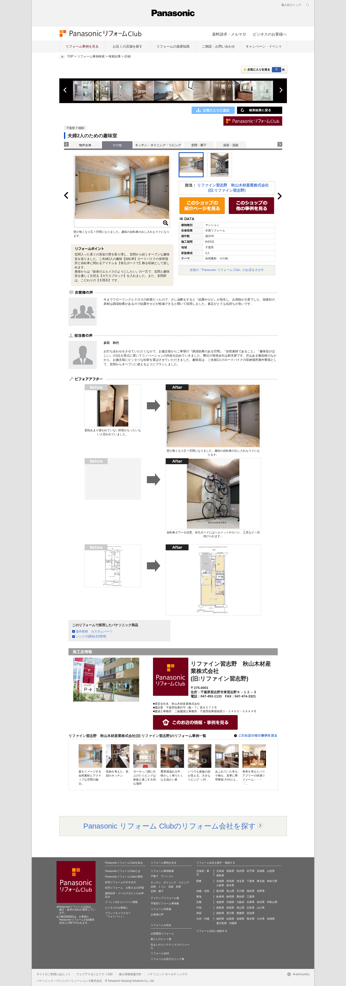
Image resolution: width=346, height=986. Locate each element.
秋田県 (240, 870)
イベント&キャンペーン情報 (121, 902)
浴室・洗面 (230, 145)
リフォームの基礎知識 (173, 46)
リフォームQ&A (160, 953)
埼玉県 (240, 881)
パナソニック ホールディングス (167, 974)
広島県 (250, 907)
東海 (198, 896)
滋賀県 (220, 902)
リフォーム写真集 (161, 909)
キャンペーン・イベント (264, 46)
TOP (70, 56)
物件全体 (85, 145)
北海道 (220, 870)
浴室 (153, 886)
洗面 (170, 886)
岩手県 (250, 870)
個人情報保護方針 (130, 974)
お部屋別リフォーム (162, 933)
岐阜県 (220, 896)
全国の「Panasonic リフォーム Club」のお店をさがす (227, 270)
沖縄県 (233, 923)
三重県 (250, 896)
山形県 (271, 870)
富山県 (230, 890)
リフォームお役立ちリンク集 (167, 959)
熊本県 (250, 918)
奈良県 (261, 902)
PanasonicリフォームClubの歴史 (124, 876)
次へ (281, 90)
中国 (198, 907)
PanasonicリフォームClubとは (122, 870)
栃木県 (230, 885)
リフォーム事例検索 (91, 56)
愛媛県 (240, 913)
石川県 (240, 890)
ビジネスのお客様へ (270, 34)
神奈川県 (272, 881)
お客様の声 (157, 914)
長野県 (261, 890)
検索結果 (115, 56)
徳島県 (220, 913)
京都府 (230, 902)
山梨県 (220, 885)
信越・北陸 (202, 890)
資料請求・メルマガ (229, 34)
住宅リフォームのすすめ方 (120, 882)
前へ (65, 90)
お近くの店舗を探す (127, 46)
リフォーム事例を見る (82, 46)
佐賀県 (230, 918)
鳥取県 (220, 907)
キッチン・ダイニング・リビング (158, 145)
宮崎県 (271, 918)
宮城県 (261, 870)
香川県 (230, 913)
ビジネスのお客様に (116, 907)
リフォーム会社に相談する (211, 931)
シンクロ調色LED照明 (91, 636)
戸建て (154, 876)
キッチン (156, 882)
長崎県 (240, 918)
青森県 (230, 870)
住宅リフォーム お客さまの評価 (124, 887)
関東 (198, 881)
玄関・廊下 (198, 145)
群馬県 (230, 881)
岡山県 (240, 907)
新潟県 (220, 890)
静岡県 (230, 896)
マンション (167, 876)
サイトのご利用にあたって (53, 974)
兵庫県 (250, 902)
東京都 (261, 881)
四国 (198, 913)
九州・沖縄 (202, 918)
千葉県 (250, 881)
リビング (184, 882)
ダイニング (169, 882)
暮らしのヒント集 (161, 939)
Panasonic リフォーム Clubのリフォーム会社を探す (169, 826)
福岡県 (220, 918)
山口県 (261, 907)
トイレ (162, 886)
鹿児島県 (221, 923)
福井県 (250, 890)
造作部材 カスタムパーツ (94, 631)
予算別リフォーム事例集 (165, 903)
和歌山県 (272, 902)
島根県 (230, 907)
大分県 (261, 918)
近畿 (198, 902)
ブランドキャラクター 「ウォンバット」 (118, 915)
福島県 (220, 875)
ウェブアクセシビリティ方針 (94, 974)
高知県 (250, 913)
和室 (178, 886)
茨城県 (220, 881)
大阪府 (240, 902)
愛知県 (240, 896)
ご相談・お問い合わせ (218, 46)
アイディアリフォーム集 (165, 898)
